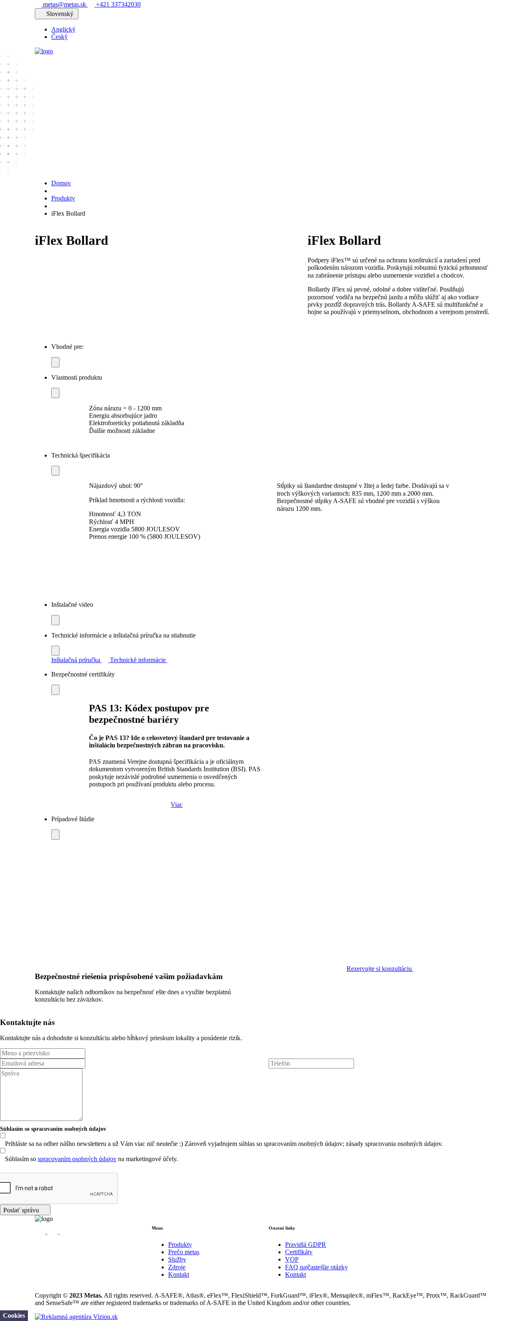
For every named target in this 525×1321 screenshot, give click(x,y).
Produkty (63, 198)
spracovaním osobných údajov (77, 1158)
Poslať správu (22, 1210)
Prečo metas (183, 1251)
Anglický (63, 29)
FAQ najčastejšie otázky (316, 1267)
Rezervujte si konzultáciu (380, 968)
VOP (292, 1259)
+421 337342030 (117, 4)
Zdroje (176, 1267)
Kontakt (178, 1274)
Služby (177, 1259)
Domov (61, 183)
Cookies (14, 1315)
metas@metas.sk (64, 4)
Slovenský (60, 13)
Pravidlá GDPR (305, 1244)
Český (59, 36)
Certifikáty (299, 1251)
